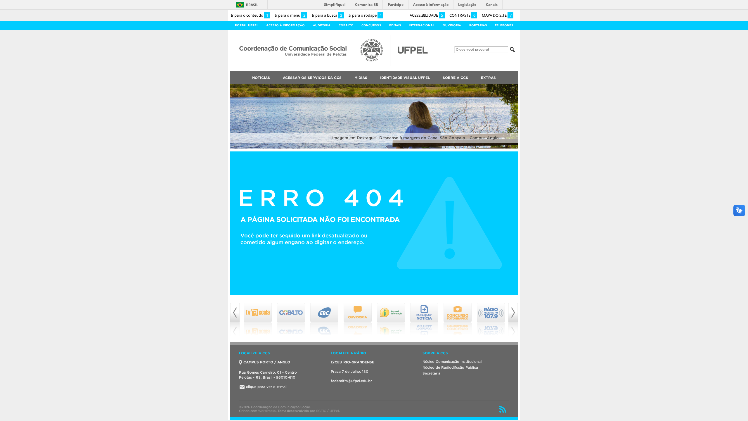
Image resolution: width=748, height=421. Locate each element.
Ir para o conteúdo (249, 15)
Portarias (478, 25)
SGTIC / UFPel (327, 411)
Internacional (421, 25)
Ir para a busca (327, 15)
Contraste (462, 15)
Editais (395, 25)
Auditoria (321, 25)
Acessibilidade (426, 15)
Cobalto (346, 25)
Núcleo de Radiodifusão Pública (450, 367)
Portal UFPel (246, 25)
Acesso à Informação (285, 25)
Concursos (371, 25)
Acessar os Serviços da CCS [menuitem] (312, 78)
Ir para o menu (290, 15)
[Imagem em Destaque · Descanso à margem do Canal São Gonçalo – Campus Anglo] (374, 147)
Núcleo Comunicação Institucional (452, 361)
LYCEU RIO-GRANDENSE (352, 362)
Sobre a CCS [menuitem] (455, 78)
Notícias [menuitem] (261, 78)
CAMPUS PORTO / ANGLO (266, 362)
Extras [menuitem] (488, 78)
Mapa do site (497, 15)
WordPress (267, 411)
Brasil (252, 4)
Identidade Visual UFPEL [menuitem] (405, 78)
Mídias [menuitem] (360, 78)
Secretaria (431, 373)
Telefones (504, 25)
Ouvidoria (452, 25)
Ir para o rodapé (365, 15)
